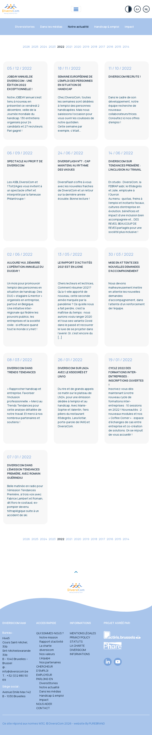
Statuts (76, 641)
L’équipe (44, 658)
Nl (146, 9)
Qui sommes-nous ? (50, 633)
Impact (129, 26)
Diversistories (25, 26)
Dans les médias (51, 26)
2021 (69, 46)
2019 (86, 46)
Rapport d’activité (51, 641)
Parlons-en (44, 679)
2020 (77, 46)
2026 (26, 46)
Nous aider (44, 704)
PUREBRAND (97, 723)
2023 (52, 46)
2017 (102, 46)
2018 (94, 46)
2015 (118, 46)
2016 (110, 46)
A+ (137, 9)
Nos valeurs (47, 654)
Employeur (44, 675)
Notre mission (48, 637)
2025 (34, 46)
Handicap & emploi (106, 26)
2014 (126, 46)
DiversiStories (48, 683)
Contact (43, 708)
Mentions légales (83, 633)
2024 (43, 46)
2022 (60, 46)
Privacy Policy (80, 637)
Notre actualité (78, 26)
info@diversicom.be (15, 671)
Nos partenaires (50, 662)
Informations (80, 654)
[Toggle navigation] (76, 9)
